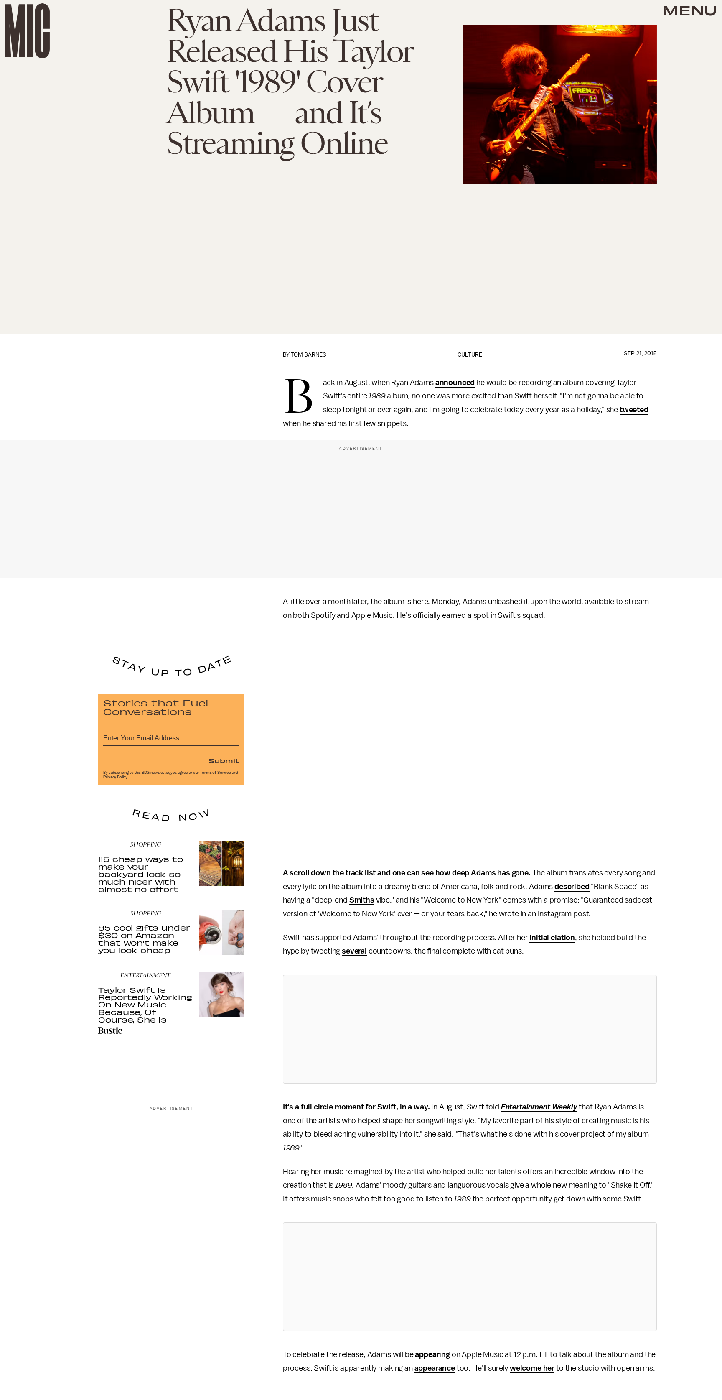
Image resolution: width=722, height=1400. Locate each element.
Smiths (361, 900)
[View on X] (470, 1029)
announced (455, 382)
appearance (434, 1368)
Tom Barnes (308, 355)
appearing (432, 1354)
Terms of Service (215, 772)
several (354, 951)
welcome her (532, 1368)
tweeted (634, 409)
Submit (223, 760)
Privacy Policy (115, 777)
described (572, 886)
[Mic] (27, 30)
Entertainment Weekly (539, 1107)
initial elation (552, 937)
